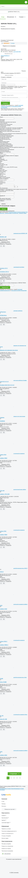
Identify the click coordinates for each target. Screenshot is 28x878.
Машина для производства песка (9, 350)
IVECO (2, 571)
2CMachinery (3, 315)
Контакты (4, 806)
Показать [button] (11, 51)
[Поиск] (26, 6)
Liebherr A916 (3, 755)
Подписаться (5, 287)
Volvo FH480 (3, 682)
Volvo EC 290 (3, 719)
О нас (3, 801)
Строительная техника (5, 788)
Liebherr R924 (3, 458)
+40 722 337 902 (17, 51)
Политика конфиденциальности (9, 831)
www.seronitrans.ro (5, 55)
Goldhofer (2, 421)
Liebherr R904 (3, 534)
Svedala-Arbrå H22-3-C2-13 (7, 385)
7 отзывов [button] (12, 43)
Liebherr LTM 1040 (4, 494)
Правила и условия (6, 828)
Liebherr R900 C (4, 645)
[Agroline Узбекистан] (9, 2)
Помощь (4, 803)
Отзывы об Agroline (6, 835)
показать (3, 203)
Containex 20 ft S (4, 271)
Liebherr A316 (3, 609)
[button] (26, 2)
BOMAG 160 (3, 237)
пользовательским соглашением (19, 290)
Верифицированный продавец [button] (8, 28)
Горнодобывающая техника (17, 788)
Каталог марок (5, 838)
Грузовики (2, 789)
